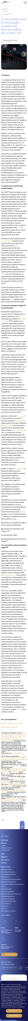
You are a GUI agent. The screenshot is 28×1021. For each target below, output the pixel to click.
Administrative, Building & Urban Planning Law (12, 884)
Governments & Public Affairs (8, 901)
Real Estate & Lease (6, 889)
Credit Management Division (10, 40)
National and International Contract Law (11, 894)
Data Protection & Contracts (8, 911)
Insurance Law (5, 877)
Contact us (9, 954)
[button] (26, 961)
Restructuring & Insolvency (8, 872)
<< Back (4, 10)
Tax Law (3, 886)
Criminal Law (4, 906)
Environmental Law (6, 903)
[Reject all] (26, 982)
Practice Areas (6, 867)
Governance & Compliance (8, 898)
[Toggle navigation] (25, 2)
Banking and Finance (6, 869)
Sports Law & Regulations (7, 891)
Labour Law (4, 908)
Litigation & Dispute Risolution (8, 881)
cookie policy (20, 1007)
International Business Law (8, 896)
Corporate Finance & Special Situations (11, 879)
